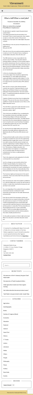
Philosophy (6, 361)
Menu (29, 10)
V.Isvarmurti (16, 3)
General (5, 328)
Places (5, 365)
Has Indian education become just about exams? (16, 290)
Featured (5, 325)
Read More (25, 236)
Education (6, 321)
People (5, 357)
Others (5, 354)
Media (5, 350)
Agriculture (6, 303)
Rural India (6, 372)
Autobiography (7, 307)
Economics (6, 317)
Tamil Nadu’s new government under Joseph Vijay (16, 294)
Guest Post (6, 332)
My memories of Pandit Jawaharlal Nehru (14, 281)
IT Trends (5, 339)
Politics (5, 368)
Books (5, 310)
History (5, 336)
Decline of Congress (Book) (10, 314)
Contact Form (7, 255)
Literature (6, 347)
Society (5, 376)
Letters (5, 343)
